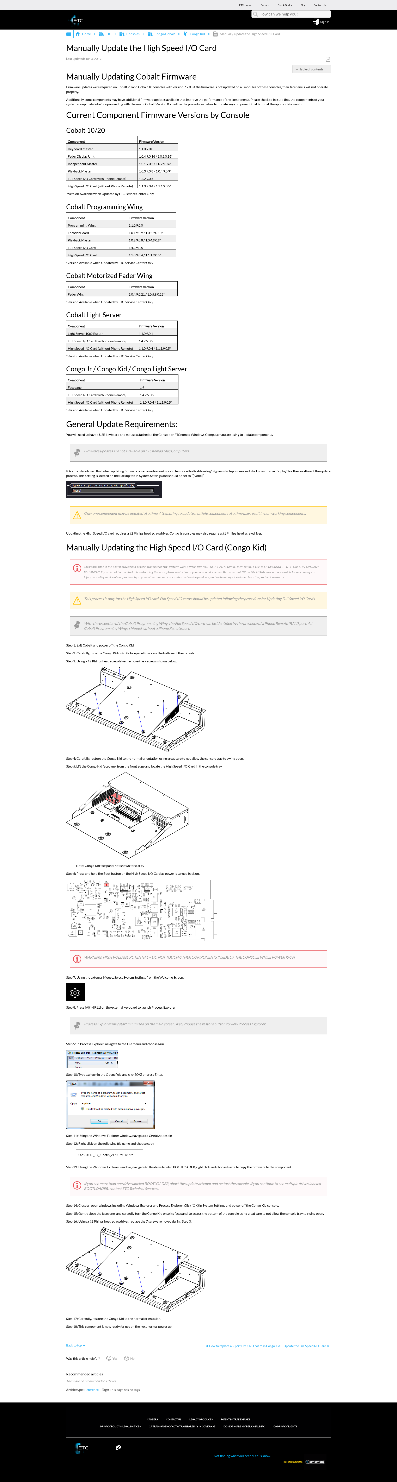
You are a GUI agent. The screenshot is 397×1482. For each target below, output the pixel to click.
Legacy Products (201, 1419)
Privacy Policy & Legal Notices (120, 1426)
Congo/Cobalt (165, 34)
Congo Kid (197, 34)
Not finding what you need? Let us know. (242, 1456)
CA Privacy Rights (285, 1426)
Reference (91, 1390)
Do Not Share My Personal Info (244, 1426)
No (132, 1358)
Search (255, 14)
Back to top (74, 1345)
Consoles (133, 34)
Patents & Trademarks (235, 1419)
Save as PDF (328, 59)
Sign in (325, 21)
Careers (152, 1419)
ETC (108, 34)
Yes (114, 1358)
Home (86, 34)
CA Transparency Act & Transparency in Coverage (182, 1426)
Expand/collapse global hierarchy (71, 34)
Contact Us (173, 1419)
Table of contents (311, 69)
